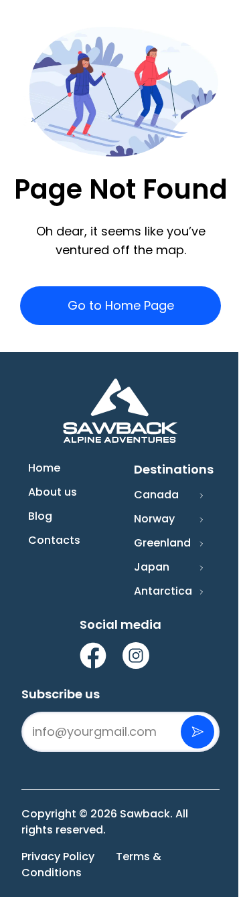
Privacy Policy (57, 856)
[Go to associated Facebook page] (93, 655)
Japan (151, 567)
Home (44, 468)
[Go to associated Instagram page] (136, 655)
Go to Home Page (121, 305)
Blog (40, 516)
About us (52, 492)
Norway (154, 518)
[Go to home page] (120, 411)
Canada (156, 494)
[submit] (197, 732)
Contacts (54, 540)
